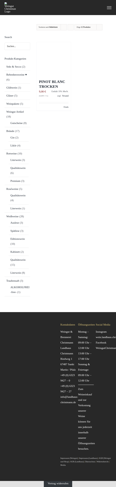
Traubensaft (12, 280)
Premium (15, 180)
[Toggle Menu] (109, 7)
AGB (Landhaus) (77, 461)
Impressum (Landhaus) (88, 458)
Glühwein (11, 87)
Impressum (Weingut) (69, 458)
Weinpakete (12, 103)
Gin (12, 137)
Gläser (9, 95)
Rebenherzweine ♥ (16, 74)
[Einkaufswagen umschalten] (101, 7)
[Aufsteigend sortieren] (71, 27)
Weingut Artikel (15, 111)
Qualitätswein (18, 167)
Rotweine (11, 153)
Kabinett (15, 251)
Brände (10, 131)
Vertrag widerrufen (58, 483)
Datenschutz (90, 461)
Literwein (15, 159)
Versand (65, 96)
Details (66, 107)
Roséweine (12, 188)
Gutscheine (16, 123)
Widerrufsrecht (103, 461)
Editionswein (17, 238)
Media (63, 465)
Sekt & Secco (13, 66)
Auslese (14, 222)
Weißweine (12, 216)
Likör (13, 145)
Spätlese (14, 230)
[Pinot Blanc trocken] (54, 59)
